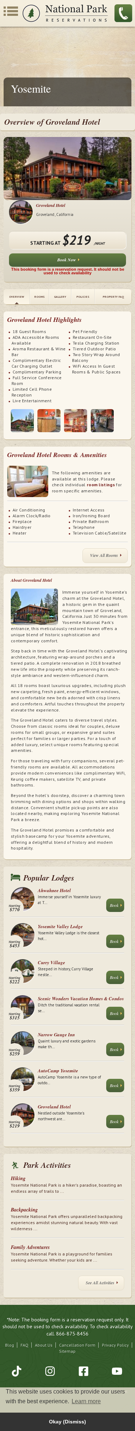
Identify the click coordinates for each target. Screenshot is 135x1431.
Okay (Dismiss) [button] (67, 1422)
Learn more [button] (86, 1401)
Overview (16, 296)
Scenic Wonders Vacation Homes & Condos (81, 998)
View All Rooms (104, 555)
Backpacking (24, 1209)
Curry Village (51, 962)
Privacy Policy (115, 1345)
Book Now (66, 260)
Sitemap (67, 1351)
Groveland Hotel (50, 205)
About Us (44, 1345)
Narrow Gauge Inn (56, 1034)
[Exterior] (22, 420)
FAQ (24, 1345)
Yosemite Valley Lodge (60, 926)
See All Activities (100, 1283)
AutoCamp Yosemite (58, 1070)
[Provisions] (102, 420)
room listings (101, 484)
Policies (82, 296)
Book (114, 905)
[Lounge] (75, 420)
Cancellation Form (77, 1345)
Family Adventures (30, 1247)
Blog (9, 1345)
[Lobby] (48, 420)
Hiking (18, 1178)
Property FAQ (113, 296)
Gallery (60, 296)
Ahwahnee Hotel (54, 890)
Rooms (39, 296)
